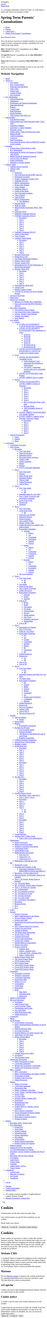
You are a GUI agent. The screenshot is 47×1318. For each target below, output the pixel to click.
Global (17, 322)
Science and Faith (21, 920)
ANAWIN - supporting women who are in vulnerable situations (34, 369)
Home (7, 27)
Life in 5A (23, 662)
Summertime (28, 621)
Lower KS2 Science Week (24, 965)
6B (25, 672)
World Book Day (21, 746)
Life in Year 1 (24, 484)
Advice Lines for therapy (19, 158)
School (17, 380)
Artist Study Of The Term (24, 1035)
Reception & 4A (30, 345)
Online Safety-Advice (18, 1166)
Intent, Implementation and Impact (27, 916)
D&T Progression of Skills (24, 1061)
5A (25, 658)
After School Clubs (22, 1004)
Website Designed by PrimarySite (17, 1198)
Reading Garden (20, 744)
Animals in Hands (21, 930)
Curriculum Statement (22, 978)
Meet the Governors (17, 1174)
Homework (23, 502)
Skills (17, 990)
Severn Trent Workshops (23, 939)
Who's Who (14, 89)
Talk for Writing (20, 717)
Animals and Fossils (22, 937)
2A (25, 490)
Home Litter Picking (22, 185)
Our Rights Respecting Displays (26, 259)
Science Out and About (23, 928)
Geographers (19, 984)
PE (25, 648)
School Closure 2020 (22, 261)
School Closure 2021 (22, 263)
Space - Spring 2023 (26, 955)
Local (17, 355)
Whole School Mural (22, 1037)
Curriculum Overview (18, 445)
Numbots (22, 504)
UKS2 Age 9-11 (25, 859)
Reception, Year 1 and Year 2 (29, 795)
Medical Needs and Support (25, 1143)
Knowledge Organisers (27, 529)
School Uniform (20, 1131)
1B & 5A (27, 343)
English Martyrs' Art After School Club (29, 1033)
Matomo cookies (13, 1276)
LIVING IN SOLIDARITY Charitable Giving (29, 358)
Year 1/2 (22, 803)
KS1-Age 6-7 (24, 855)
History (31, 533)
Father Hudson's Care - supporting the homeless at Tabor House (33, 363)
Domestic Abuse (16, 130)
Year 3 (21, 224)
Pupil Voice (14, 298)
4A (25, 580)
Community (9, 1170)
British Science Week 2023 (24, 957)
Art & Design (15, 1021)
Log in (3, 4)
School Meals (19, 1139)
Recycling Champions (18, 308)
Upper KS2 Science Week (24, 969)
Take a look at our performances (30, 838)
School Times (15, 1162)
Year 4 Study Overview (27, 588)
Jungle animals (29, 615)
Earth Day (18, 173)
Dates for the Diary (26, 586)
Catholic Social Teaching (19, 167)
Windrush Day (20, 1104)
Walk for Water (20, 205)
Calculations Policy (22, 849)
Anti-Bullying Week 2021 (24, 285)
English (26, 685)
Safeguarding (10, 117)
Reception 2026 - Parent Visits (21, 1123)
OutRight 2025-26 (21, 181)
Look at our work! (25, 500)
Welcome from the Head (19, 87)
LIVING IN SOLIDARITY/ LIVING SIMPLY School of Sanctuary (29, 384)
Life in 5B (23, 664)
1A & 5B (27, 339)
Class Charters (20, 187)
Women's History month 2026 (25, 1098)
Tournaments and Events (23, 1008)
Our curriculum (20, 1010)
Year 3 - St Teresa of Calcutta (25, 887)
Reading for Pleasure (22, 728)
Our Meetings (24, 201)
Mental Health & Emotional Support (23, 156)
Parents (8, 29)
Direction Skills (24, 994)
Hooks (21, 719)
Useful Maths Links (22, 851)
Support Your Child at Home (25, 742)
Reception (22, 218)
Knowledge (19, 988)
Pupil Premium (15, 111)
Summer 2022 (24, 949)
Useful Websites (20, 834)
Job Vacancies (15, 95)
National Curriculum (22, 975)
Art (29, 535)
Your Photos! (19, 318)
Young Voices (15, 1168)
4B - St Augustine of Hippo (24, 892)
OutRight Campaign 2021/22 (25, 232)
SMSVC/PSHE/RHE (18, 998)
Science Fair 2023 (21, 945)
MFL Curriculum (21, 1072)
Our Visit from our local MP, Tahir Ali (28, 175)
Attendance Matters (17, 126)
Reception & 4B (29, 347)
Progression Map (21, 980)
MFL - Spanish (15, 1070)
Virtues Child (15, 169)
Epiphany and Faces (31, 619)
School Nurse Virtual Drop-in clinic (23, 148)
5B (25, 660)
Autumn (27, 531)
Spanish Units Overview (23, 1078)
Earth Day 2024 (20, 212)
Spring (26, 545)
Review (26, 613)
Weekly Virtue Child (26, 523)
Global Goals (19, 287)
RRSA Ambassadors (22, 183)
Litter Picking (19, 197)
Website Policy (10, 1190)
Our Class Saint (24, 451)
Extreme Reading (25, 732)
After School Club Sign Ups (20, 115)
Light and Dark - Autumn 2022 (30, 953)
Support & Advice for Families (21, 1147)
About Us (9, 81)
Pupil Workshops (16, 140)
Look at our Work (25, 511)
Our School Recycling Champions (27, 312)
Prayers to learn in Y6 (27, 713)
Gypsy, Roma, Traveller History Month (29, 1092)
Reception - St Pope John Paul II (26, 873)
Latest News (9, 31)
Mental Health (15, 134)
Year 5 (21, 228)
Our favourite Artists (22, 1057)
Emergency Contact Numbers (20, 128)
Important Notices (25, 478)
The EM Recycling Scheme (25, 310)
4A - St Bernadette (21, 889)
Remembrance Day (22, 1102)
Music (12, 1018)
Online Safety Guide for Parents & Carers (25, 132)
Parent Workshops (16, 160)
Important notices (25, 455)
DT (25, 636)
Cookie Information (12, 1188)
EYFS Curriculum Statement (29, 468)
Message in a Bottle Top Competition (28, 302)
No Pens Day (19, 777)
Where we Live (20, 982)
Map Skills (23, 992)
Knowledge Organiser (27, 633)
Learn (17, 437)
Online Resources (25, 482)
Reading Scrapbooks (26, 738)
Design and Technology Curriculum (27, 1066)
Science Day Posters (22, 941)
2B (25, 492)
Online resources (25, 461)
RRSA (12, 171)
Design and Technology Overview (27, 1068)
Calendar (13, 1164)
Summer (27, 560)
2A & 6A (27, 335)
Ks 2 (16, 908)
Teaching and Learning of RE (25, 867)
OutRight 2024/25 (21, 189)
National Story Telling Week (25, 836)
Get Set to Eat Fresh (17, 296)
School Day (19, 1127)
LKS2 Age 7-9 (24, 857)
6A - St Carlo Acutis (22, 898)
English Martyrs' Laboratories (25, 943)
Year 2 (21, 222)
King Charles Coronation (24, 1111)
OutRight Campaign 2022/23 (25, 216)
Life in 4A (23, 601)
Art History (19, 1055)
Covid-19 (13, 138)
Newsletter (23, 584)
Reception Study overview (28, 457)
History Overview (21, 1084)
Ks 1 (16, 906)
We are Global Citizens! (23, 918)
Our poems (28, 607)
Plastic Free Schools (17, 300)
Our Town (27, 617)
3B (25, 513)
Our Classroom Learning (24, 193)
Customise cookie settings (28, 1227)
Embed (17, 439)
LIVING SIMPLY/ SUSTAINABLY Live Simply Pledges (32, 413)
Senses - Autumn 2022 (27, 951)
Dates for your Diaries (27, 515)
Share (17, 441)
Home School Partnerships (24, 1141)
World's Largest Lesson (23, 289)
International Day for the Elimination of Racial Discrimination (29, 266)
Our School (14, 83)
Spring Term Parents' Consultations (18, 33)
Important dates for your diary (30, 494)
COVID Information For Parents (22, 1150)
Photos (21, 464)
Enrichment (19, 1100)
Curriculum (9, 443)
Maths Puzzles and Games (24, 853)
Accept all (13, 1227)
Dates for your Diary (26, 631)
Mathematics (14, 840)
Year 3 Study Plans (26, 521)
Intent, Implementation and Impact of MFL (30, 1074)
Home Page (5, 6)
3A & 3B (27, 341)
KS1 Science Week (22, 963)
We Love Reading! (26, 574)
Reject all (5, 1227)
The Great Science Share (24, 959)
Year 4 (21, 226)
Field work (23, 996)
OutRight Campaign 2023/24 (25, 214)
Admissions (14, 101)
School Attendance (21, 1135)
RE (25, 652)
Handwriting (19, 722)
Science (31, 543)
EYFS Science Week (22, 961)
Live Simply (14, 320)
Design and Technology (32, 697)
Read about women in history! (25, 1117)
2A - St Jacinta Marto (22, 883)
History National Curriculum (25, 1090)
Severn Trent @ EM (22, 935)
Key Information (11, 97)
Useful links (19, 986)
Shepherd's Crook (21, 865)
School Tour (14, 91)
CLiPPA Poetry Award (23, 793)
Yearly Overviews (21, 842)
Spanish (31, 541)
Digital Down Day (21, 257)
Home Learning (25, 519)
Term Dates (19, 1129)
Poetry (26, 605)
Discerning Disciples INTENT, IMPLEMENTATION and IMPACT (32, 870)
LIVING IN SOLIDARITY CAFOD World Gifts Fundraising (31, 325)
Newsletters (19, 1137)
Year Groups (14, 447)
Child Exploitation (16, 136)
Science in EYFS (21, 947)
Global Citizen (10, 165)
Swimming (18, 1002)
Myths (26, 603)
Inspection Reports (17, 105)
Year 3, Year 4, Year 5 (27, 797)
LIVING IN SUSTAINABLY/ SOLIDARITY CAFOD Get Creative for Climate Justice (30, 351)
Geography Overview (22, 973)
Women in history (21, 1119)
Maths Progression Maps (23, 844)
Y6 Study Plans (24, 679)
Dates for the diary (26, 453)
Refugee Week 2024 (22, 255)
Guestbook (14, 1178)
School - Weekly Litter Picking (26, 314)
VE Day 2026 (20, 1096)
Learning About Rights (23, 238)
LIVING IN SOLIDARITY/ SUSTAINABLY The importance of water (32, 330)
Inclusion (8, 146)
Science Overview (21, 914)
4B (25, 582)
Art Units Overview (22, 1031)
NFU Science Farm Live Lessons (27, 926)
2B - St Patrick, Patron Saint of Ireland (28, 885)
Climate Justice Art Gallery (24, 1053)
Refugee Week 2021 (22, 269)
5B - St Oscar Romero (23, 896)
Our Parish (14, 1176)
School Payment (20, 1133)
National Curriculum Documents (26, 846)
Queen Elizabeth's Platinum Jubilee (27, 1113)
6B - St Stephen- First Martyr (25, 900)
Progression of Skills (22, 1076)
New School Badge (17, 85)
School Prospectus (16, 99)
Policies (13, 107)
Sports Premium (16, 113)
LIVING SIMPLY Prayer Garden (31, 378)
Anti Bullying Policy (17, 119)
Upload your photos (22, 316)
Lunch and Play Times (23, 1006)
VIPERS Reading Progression (25, 740)
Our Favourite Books (26, 730)
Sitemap (8, 1186)
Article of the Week (22, 191)
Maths (26, 687)
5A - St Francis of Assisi (23, 894)
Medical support (16, 1145)
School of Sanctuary (17, 435)
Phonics (22, 466)
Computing (32, 537)
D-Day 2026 (19, 1094)
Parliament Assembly (22, 177)
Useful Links (14, 109)
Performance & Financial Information (23, 103)
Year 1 (21, 220)
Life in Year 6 (24, 711)
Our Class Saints (25, 488)
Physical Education (17, 1000)
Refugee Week (20, 203)
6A (25, 670)
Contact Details (15, 93)
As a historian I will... (22, 1115)
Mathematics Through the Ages (26, 861)
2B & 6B (27, 337)
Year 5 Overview (25, 629)
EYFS (12, 910)
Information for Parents (27, 627)
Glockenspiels (29, 611)
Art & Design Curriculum (24, 1023)
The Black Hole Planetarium (25, 932)
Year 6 (21, 230)
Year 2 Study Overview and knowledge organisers (29, 497)
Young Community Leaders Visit (26, 179)
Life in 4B (23, 623)
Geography (32, 539)
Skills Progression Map (23, 1012)
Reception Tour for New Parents (21, 1156)
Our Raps (27, 609)
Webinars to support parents (20, 162)
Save (21, 1316)
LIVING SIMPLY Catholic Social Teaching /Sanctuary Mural (31, 417)
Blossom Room (20, 904)
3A (25, 810)
